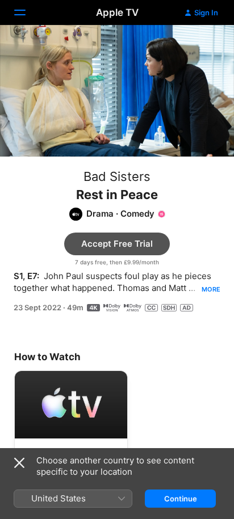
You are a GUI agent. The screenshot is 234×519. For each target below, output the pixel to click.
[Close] (19, 463)
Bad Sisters (117, 176)
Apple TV (117, 12)
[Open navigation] (26, 12)
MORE (211, 289)
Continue (180, 498)
